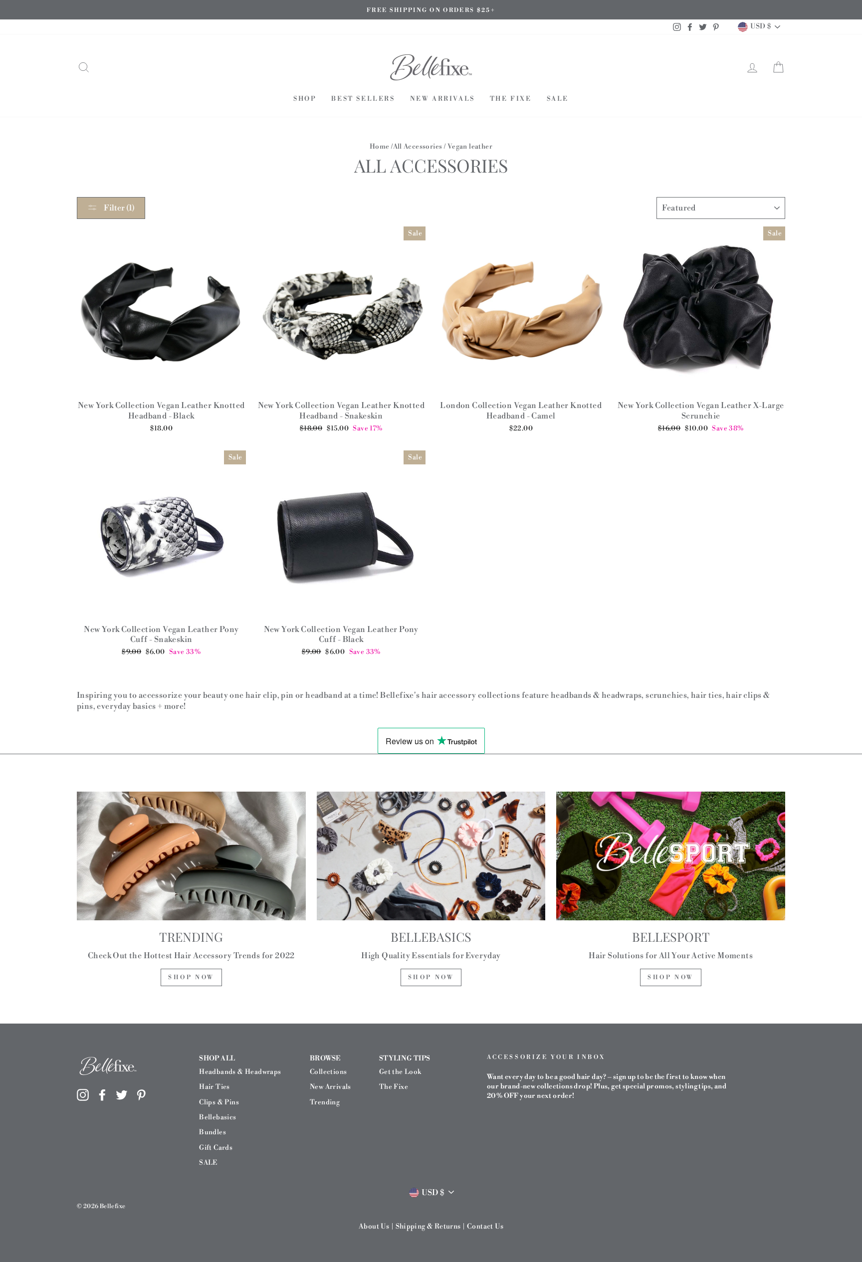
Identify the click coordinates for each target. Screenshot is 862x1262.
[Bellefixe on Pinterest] (141, 1094)
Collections (328, 1071)
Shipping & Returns (428, 1226)
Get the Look (400, 1071)
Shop (304, 99)
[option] (431, 9)
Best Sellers (363, 99)
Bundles (212, 1132)
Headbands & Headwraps (240, 1071)
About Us (374, 1226)
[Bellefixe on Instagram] (83, 1094)
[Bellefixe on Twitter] (122, 1094)
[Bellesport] (670, 856)
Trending (325, 1102)
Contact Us (485, 1226)
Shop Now (191, 977)
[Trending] (191, 856)
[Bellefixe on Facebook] (102, 1094)
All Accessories (417, 146)
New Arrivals (442, 99)
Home (380, 146)
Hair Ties (214, 1086)
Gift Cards (215, 1147)
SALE (558, 99)
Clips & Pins (219, 1102)
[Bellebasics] (431, 856)
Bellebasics (217, 1117)
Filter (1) (118, 208)
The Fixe (511, 99)
